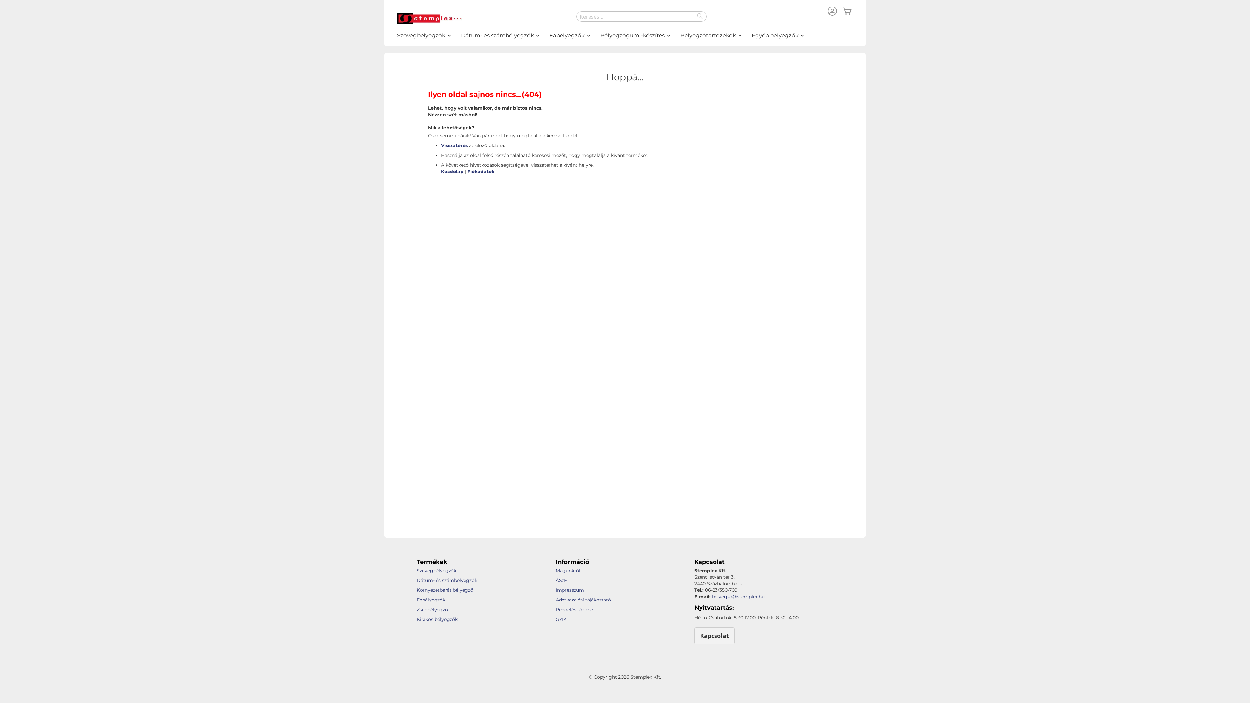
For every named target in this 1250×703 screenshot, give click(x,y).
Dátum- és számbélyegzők (447, 580)
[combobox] (641, 16)
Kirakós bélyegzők (437, 619)
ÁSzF (561, 580)
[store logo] (429, 18)
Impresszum (570, 590)
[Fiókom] (832, 12)
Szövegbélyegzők (436, 570)
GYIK (561, 619)
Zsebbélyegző (432, 610)
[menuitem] (421, 35)
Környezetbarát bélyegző (445, 590)
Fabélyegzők (431, 600)
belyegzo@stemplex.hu (738, 597)
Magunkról (568, 570)
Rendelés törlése (574, 610)
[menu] (625, 35)
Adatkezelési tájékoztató (583, 600)
